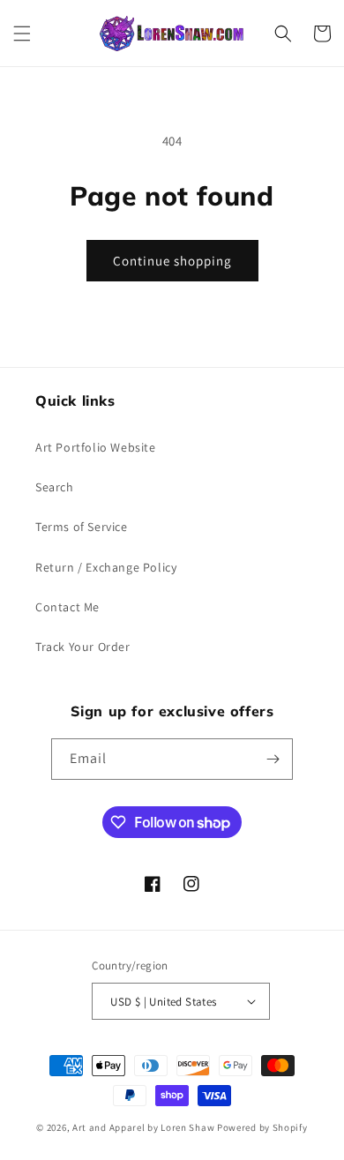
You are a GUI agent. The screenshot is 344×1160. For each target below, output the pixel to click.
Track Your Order (83, 647)
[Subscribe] (272, 759)
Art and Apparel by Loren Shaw (143, 1127)
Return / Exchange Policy (105, 567)
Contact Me (67, 607)
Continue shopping (172, 260)
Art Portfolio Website (95, 447)
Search (54, 487)
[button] (22, 33)
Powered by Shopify (262, 1127)
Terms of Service (81, 527)
